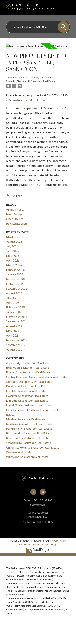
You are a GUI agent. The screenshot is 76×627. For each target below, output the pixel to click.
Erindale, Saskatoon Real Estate (26, 391)
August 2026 (14, 241)
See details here (35, 100)
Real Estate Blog (16, 223)
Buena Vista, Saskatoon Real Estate (28, 372)
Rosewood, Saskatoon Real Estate (27, 438)
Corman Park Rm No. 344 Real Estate (29, 381)
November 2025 (16, 279)
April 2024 (13, 335)
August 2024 (14, 326)
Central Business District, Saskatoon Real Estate (36, 377)
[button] (33, 492)
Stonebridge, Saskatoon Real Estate (28, 442)
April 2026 (13, 260)
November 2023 (16, 340)
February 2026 (15, 269)
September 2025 (16, 288)
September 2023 (16, 344)
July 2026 (12, 246)
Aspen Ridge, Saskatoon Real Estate (28, 363)
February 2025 (15, 307)
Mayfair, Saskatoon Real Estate (25, 419)
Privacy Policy (58, 540)
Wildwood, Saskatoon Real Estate (27, 456)
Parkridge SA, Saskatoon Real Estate (29, 428)
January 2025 (14, 312)
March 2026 (14, 265)
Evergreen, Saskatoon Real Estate (27, 395)
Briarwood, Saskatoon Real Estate (27, 367)
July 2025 (12, 297)
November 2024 (16, 316)
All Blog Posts (15, 209)
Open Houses (14, 218)
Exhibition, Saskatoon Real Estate (27, 400)
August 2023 (14, 349)
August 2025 (14, 293)
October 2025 (15, 284)
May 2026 (12, 255)
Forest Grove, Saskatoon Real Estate (29, 405)
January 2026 (14, 274)
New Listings (14, 214)
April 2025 (13, 302)
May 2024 (12, 330)
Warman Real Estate (19, 452)
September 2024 (16, 321)
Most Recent (14, 237)
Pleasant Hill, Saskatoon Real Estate (36, 81)
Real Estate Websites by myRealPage (38, 544)
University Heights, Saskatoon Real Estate (32, 447)
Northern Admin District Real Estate (29, 424)
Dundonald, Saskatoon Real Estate (27, 386)
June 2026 (12, 251)
